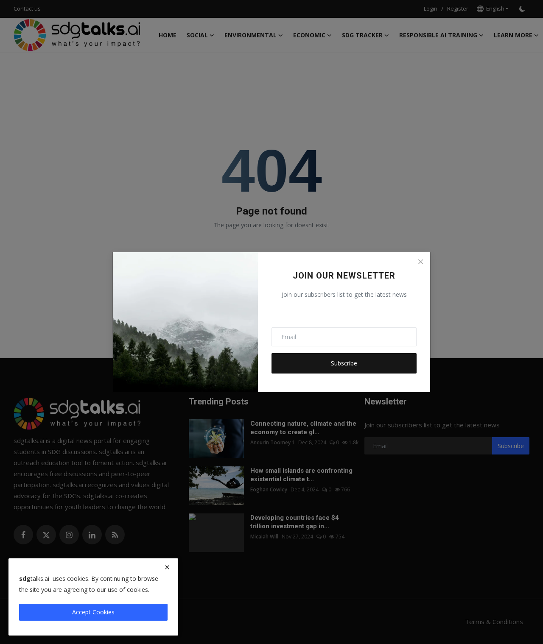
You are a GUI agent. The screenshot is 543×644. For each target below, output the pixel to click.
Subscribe (344, 363)
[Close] (420, 262)
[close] (167, 567)
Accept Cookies (93, 612)
